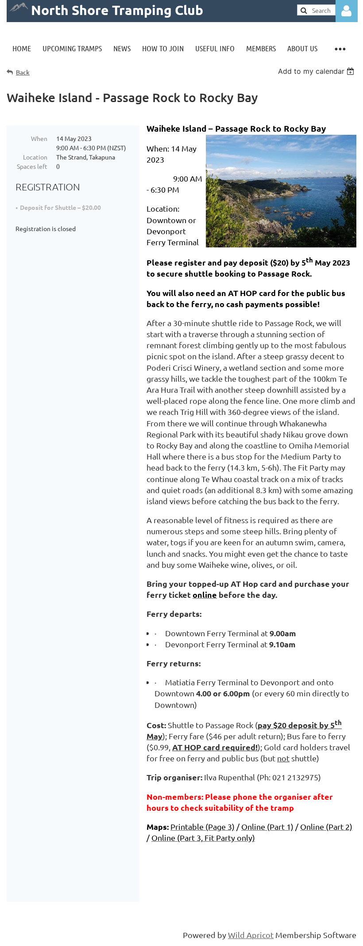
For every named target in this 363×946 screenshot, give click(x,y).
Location (35, 157)
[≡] (339, 48)
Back (23, 72)
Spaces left (32, 166)
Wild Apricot (251, 934)
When (39, 138)
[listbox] (317, 71)
